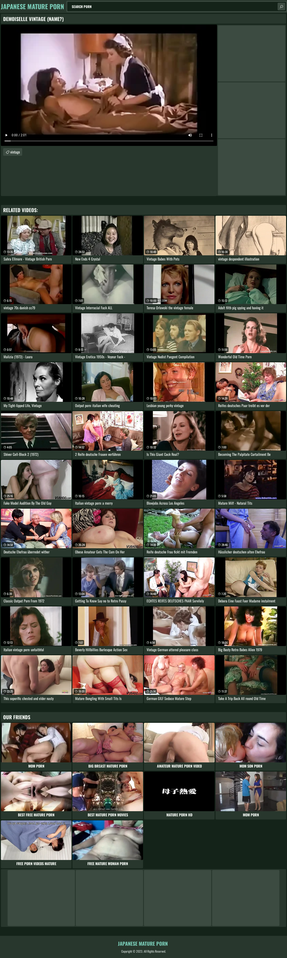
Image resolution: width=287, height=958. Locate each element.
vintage (15, 152)
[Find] (281, 6)
